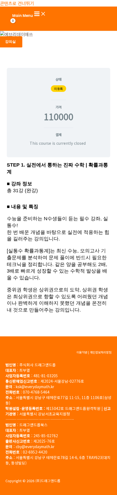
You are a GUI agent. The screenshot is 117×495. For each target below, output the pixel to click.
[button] (10, 41)
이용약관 (81, 352)
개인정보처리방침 (101, 352)
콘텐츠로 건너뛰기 (17, 3)
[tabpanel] (58, 240)
